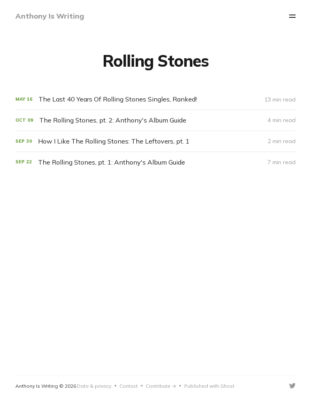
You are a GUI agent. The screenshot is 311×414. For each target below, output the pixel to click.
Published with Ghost (209, 386)
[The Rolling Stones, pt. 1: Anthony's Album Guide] (155, 162)
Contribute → (161, 386)
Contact (128, 386)
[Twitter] (292, 385)
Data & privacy (94, 386)
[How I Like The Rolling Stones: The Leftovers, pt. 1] (155, 141)
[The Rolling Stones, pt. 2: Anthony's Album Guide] (155, 120)
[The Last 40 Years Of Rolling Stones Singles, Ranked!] (155, 99)
